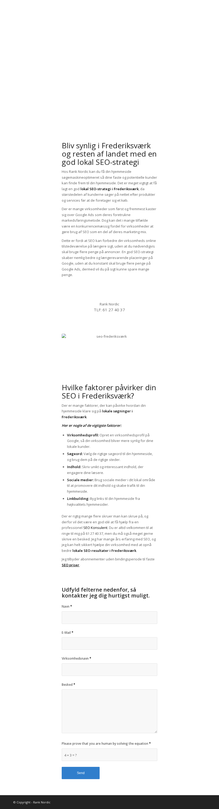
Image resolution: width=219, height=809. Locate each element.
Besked (68, 684)
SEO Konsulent (95, 527)
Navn (67, 606)
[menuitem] (102, 20)
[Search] (201, 20)
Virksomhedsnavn (76, 658)
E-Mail (67, 632)
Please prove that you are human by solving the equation (106, 743)
